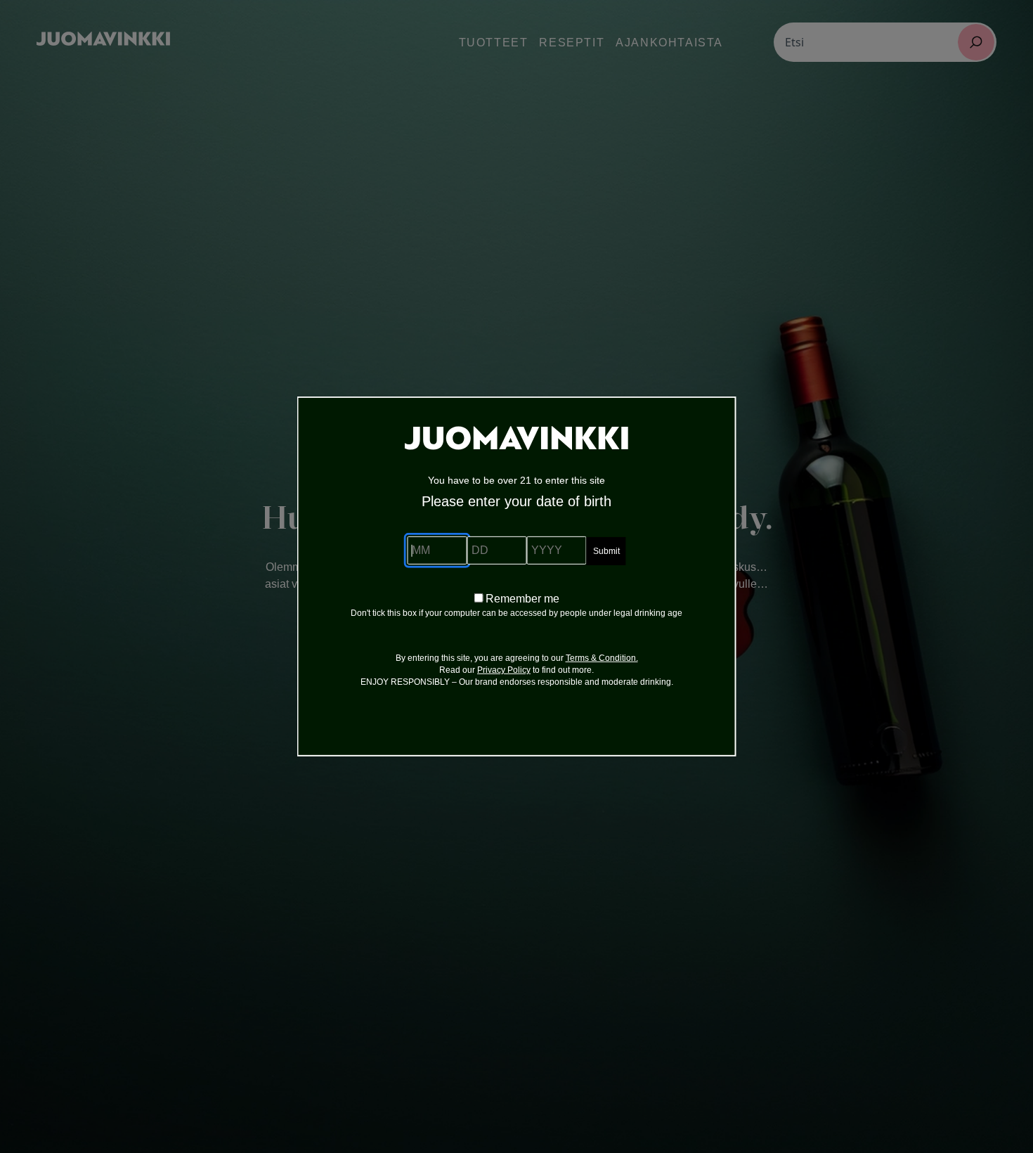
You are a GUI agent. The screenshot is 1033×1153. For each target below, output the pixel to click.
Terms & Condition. (602, 658)
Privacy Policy (504, 670)
